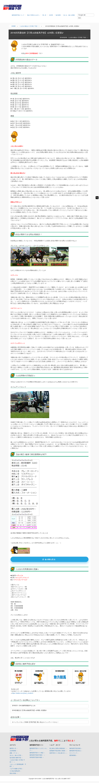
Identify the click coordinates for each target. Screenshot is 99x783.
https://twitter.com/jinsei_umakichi (22, 693)
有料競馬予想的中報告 (36, 757)
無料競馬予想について (18, 15)
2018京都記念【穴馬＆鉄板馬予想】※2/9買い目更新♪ (29, 710)
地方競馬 (58, 15)
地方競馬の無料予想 (15, 757)
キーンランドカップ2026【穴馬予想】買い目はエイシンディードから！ (35, 722)
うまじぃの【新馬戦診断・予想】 (18, 765)
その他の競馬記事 (15, 771)
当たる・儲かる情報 (69, 15)
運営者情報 (72, 755)
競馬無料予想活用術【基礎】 (58, 751)
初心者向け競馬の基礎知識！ (58, 748)
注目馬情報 (13, 751)
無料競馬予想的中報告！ (36, 755)
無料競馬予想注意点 (75, 751)
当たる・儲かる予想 (15, 755)
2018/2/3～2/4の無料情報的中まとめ (23, 705)
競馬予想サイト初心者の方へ (58, 753)
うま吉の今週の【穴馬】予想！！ (17, 761)
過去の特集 (13, 773)
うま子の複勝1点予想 (16, 768)
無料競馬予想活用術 (75, 748)
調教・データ (13, 753)
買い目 (44, 15)
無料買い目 (13, 748)
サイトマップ (73, 753)
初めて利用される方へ (33, 15)
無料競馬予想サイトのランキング (38, 749)
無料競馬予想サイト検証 (36, 753)
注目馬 (51, 15)
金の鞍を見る (50, 559)
